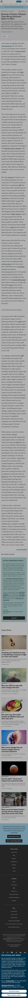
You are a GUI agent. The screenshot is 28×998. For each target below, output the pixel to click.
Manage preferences (8, 985)
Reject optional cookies (14, 995)
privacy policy (10, 981)
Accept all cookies (14, 991)
